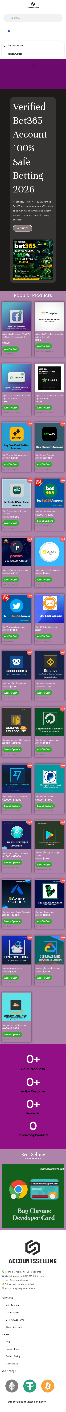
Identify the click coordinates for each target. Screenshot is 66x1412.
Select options (45, 520)
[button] (33, 65)
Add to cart (10, 349)
